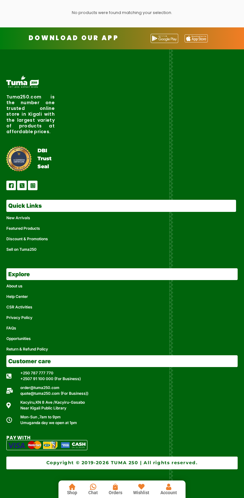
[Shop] (72, 487)
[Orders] (115, 487)
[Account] (169, 487)
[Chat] (93, 487)
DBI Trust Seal (44, 159)
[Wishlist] (141, 487)
